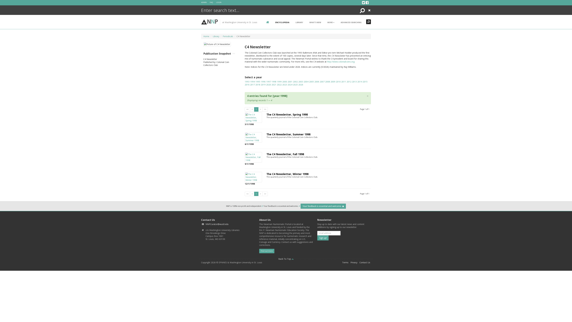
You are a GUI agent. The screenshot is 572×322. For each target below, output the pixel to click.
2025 (295, 84)
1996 (263, 81)
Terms (345, 262)
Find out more (267, 251)
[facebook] (367, 2)
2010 (338, 81)
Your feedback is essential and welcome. (322, 206)
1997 (268, 81)
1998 (274, 81)
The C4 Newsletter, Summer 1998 (288, 134)
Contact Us (364, 262)
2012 (349, 81)
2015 (365, 81)
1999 (279, 81)
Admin (204, 2)
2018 (257, 84)
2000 (284, 81)
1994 (252, 81)
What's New (315, 22)
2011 (343, 81)
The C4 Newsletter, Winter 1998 (287, 174)
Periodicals (228, 36)
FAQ (211, 2)
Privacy (353, 262)
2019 (263, 84)
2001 (290, 81)
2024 (290, 84)
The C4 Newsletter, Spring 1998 (287, 114)
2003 (300, 81)
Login (218, 2)
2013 (354, 81)
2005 (311, 81)
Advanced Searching (351, 22)
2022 (279, 84)
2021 (274, 84)
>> (265, 109)
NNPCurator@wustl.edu (217, 224)
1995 (257, 81)
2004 (306, 81)
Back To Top (285, 258)
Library (299, 22)
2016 (247, 84)
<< (247, 109)
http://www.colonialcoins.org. (341, 61)
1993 (247, 81)
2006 (316, 81)
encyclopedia (282, 22)
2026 (300, 84)
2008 (327, 81)
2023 (284, 84)
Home (206, 36)
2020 (268, 84)
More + (330, 22)
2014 (359, 81)
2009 (333, 81)
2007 (322, 81)
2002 (295, 81)
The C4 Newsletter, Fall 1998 (285, 154)
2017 (252, 84)
